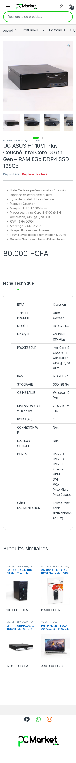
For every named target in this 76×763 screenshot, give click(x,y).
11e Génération (49, 622)
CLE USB (63, 566)
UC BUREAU (30, 30)
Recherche (66, 17)
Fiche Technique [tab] (18, 283)
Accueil (8, 30)
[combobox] (32, 17)
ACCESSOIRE (49, 566)
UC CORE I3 (57, 30)
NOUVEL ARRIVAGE (14, 140)
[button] (69, 45)
